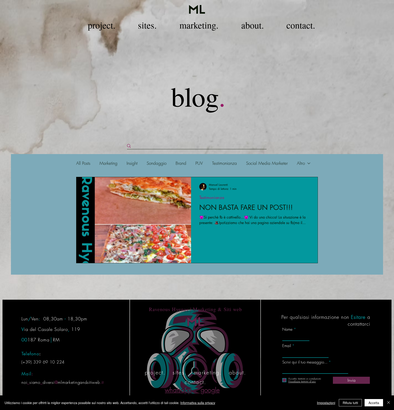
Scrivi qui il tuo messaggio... (304, 362)
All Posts (83, 163)
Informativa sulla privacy (197, 402)
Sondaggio (156, 163)
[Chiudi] (388, 402)
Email (286, 346)
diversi (48, 382)
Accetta (373, 402)
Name (287, 329)
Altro (301, 163)
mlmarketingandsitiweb (79, 382)
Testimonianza (224, 163)
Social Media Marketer (267, 163)
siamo (34, 382)
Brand (181, 163)
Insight (132, 163)
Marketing (108, 163)
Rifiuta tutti (350, 402)
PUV (199, 163)
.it (102, 382)
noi (24, 382)
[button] (101, 25)
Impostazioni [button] (326, 402)
